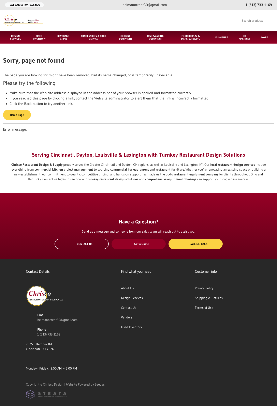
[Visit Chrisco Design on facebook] (28, 359)
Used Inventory (39, 37)
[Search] (268, 20)
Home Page (17, 115)
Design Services (15, 37)
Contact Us (84, 244)
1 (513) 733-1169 (48, 334)
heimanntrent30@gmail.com (57, 320)
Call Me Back (198, 244)
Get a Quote (141, 244)
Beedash (100, 384)
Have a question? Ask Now (24, 4)
